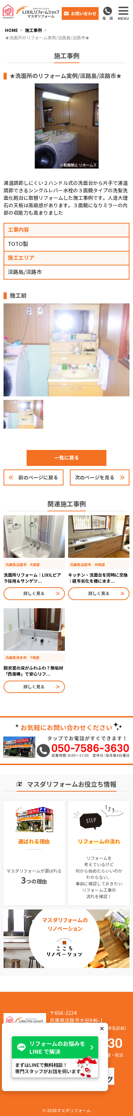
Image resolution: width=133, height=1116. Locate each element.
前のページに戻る (38, 477)
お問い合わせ (83, 13)
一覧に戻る (66, 458)
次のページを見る (95, 477)
